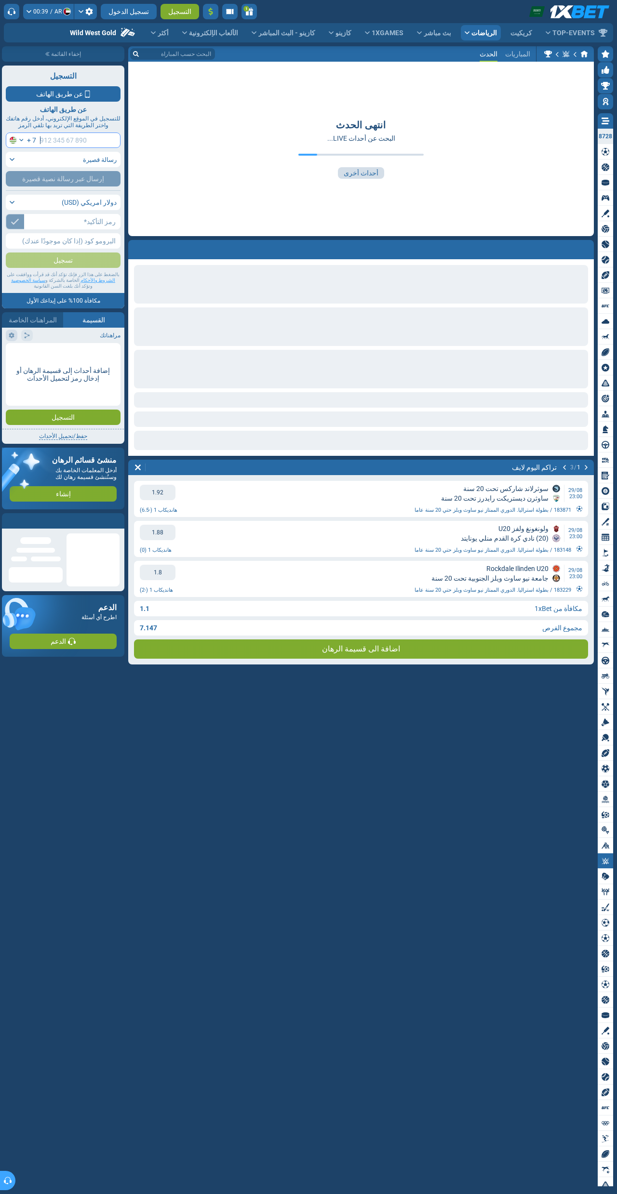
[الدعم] (11, 11)
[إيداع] (210, 11)
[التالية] (561, 248)
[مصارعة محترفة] (566, 54)
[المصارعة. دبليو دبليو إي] (548, 54)
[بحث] (136, 54)
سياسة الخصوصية (28, 280)
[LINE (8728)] (584, 54)
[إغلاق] (9, 521)
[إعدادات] (85, 11)
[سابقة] (586, 248)
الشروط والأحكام (97, 280)
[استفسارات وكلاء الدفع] (230, 11)
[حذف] (138, 247)
